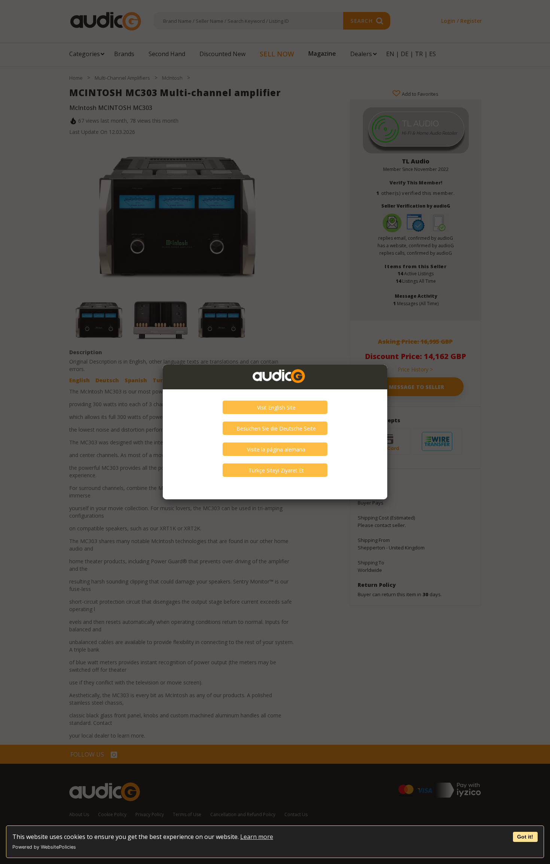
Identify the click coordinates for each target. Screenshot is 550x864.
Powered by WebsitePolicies (44, 847)
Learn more (256, 837)
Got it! (525, 837)
